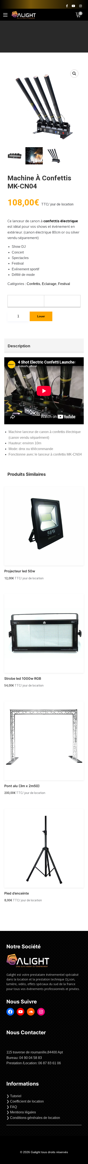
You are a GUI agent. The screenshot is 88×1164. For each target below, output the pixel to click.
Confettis (33, 284)
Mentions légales (23, 1112)
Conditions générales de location (35, 1118)
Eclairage (49, 284)
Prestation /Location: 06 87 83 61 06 (33, 1063)
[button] (74, 74)
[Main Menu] (5, 15)
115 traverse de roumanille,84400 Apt (34, 1052)
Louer (41, 316)
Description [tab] (19, 346)
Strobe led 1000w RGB (22, 678)
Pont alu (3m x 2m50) (22, 786)
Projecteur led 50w (19, 571)
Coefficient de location (27, 1101)
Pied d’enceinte (16, 893)
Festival (64, 284)
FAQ (13, 1107)
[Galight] (24, 15)
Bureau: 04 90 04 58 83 (24, 1058)
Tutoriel (15, 1096)
